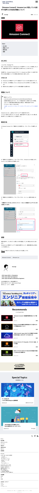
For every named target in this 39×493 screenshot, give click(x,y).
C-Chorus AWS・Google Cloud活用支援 (6, 455)
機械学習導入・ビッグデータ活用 (5, 460)
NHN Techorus (4, 436)
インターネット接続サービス (4, 470)
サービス (33, 428)
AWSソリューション (3, 462)
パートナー (3, 444)
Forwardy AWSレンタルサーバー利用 (6, 464)
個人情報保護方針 (20, 490)
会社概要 (2, 474)
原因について (6, 48)
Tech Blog (2, 485)
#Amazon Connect (6, 257)
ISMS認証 (30, 490)
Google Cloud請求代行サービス (5, 463)
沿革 (1, 477)
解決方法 (5, 49)
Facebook (2, 483)
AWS (32, 14)
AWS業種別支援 (3, 461)
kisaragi (6, 14)
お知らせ (2, 445)
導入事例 (2, 440)
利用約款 (2, 450)
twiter (32, 436)
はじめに (5, 46)
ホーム (2, 438)
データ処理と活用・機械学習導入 (5, 471)
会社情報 (2, 476)
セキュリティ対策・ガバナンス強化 (5, 459)
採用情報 (2, 479)
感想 (4, 51)
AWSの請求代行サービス (4, 457)
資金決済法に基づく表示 (10, 490)
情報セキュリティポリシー (26, 490)
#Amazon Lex (16, 257)
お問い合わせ (3, 447)
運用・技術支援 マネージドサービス (5, 458)
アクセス (2, 478)
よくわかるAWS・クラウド (4, 486)
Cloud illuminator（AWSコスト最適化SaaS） (7, 472)
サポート (2, 449)
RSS (37, 436)
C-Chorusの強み (3, 456)
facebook (34, 436)
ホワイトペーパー (29, 402)
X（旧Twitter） (2, 484)
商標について (15, 490)
